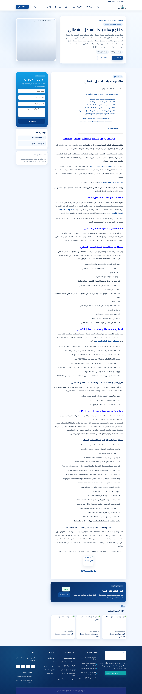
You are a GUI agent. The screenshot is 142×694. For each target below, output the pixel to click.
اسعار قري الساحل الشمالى (88, 668)
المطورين (68, 7)
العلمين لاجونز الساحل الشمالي (68, 674)
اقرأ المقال (117, 58)
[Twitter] (28, 666)
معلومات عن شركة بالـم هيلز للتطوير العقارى (99, 113)
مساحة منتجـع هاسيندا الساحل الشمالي (101, 102)
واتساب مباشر (37, 143)
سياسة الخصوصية (48, 666)
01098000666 (120, 1)
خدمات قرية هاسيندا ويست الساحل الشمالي (99, 105)
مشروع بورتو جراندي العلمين (66, 679)
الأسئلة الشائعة (49, 662)
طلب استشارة (64, 594)
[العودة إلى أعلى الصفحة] (139, 691)
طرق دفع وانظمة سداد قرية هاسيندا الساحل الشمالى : (96, 111)
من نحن (49, 7)
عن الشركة (51, 658)
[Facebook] (33, 666)
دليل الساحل (58, 7)
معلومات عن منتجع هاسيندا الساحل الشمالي (101, 94)
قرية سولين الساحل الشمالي (66, 666)
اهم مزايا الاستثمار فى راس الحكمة (88, 659)
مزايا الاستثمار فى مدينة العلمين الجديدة (88, 673)
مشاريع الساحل (90, 7)
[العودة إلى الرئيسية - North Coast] (115, 655)
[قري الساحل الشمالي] (115, 6)
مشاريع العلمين (78, 7)
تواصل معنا (111, 1)
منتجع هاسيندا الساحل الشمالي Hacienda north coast (94, 121)
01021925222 (112, 129)
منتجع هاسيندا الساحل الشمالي (111, 182)
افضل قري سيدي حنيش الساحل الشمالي (89, 664)
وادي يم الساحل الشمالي (68, 670)
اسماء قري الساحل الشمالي (87, 678)
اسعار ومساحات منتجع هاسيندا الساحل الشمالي (98, 108)
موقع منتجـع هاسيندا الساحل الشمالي (101, 99)
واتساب (34, 7)
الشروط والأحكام (49, 670)
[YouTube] (18, 666)
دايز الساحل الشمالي (69, 658)
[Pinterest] (23, 666)
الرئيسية (99, 7)
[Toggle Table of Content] (118, 88)
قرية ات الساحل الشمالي (68, 662)
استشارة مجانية (22, 7)
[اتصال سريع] (137, 683)
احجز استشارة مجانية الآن (114, 673)
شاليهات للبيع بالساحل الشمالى (107, 20)
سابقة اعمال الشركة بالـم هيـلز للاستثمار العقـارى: (95, 118)
